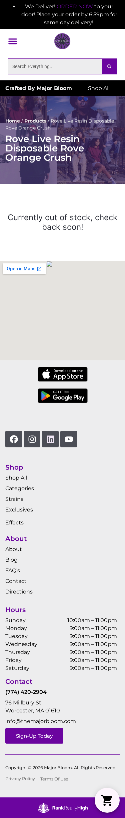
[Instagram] (32, 439)
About (13, 549)
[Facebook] (13, 439)
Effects (14, 522)
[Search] (109, 66)
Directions (19, 592)
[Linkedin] (50, 439)
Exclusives (19, 509)
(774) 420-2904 (26, 692)
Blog (11, 560)
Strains (14, 499)
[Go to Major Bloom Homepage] (62, 41)
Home (12, 121)
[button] (12, 41)
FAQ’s (12, 570)
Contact (16, 581)
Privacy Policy (20, 778)
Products (35, 121)
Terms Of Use (54, 778)
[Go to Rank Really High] (63, 808)
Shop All (16, 478)
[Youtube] (68, 439)
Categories (19, 488)
